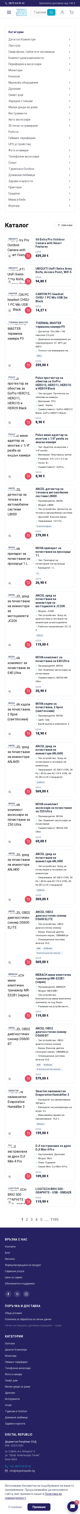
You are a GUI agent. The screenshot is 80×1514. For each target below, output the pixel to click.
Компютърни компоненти (26, 58)
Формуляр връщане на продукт (23, 1265)
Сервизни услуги (14, 1271)
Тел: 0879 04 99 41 (20, 1466)
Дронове (14, 88)
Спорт (12, 162)
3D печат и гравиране (23, 125)
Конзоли (14, 76)
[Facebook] (8, 1294)
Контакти (10, 1246)
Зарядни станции (20, 101)
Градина (14, 193)
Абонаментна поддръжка (20, 1283)
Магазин (10, 1259)
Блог (7, 1252)
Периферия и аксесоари (24, 64)
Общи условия (13, 1313)
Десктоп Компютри (21, 39)
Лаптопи (14, 45)
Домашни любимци (21, 175)
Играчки (13, 205)
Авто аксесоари (19, 119)
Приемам (39, 1507)
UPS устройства (19, 144)
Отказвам (15, 1507)
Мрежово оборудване (23, 82)
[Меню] (9, 12)
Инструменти (17, 113)
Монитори (15, 70)
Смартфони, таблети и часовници (31, 51)
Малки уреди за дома (23, 107)
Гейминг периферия (21, 138)
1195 (54, 1219)
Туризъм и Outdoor (21, 168)
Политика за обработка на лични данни (28, 1319)
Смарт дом (15, 95)
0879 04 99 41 (17, 3)
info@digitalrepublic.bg (22, 1470)
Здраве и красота (20, 181)
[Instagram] (26, 1294)
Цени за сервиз (13, 1277)
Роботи (13, 131)
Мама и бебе (17, 199)
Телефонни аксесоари (23, 156)
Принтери (15, 187)
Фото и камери (18, 150)
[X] (17, 1294)
